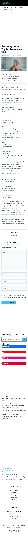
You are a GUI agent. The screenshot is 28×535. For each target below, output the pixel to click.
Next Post (14, 235)
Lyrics (7, 7)
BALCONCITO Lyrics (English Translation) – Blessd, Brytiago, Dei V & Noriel (13, 406)
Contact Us (7, 212)
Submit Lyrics (14, 516)
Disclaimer (14, 493)
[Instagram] (16, 531)
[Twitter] (14, 531)
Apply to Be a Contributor (14, 511)
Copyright (14, 495)
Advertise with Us (14, 514)
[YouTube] (9, 531)
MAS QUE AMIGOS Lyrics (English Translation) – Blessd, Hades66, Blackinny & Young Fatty (13, 416)
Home (3, 7)
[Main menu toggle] (24, 3)
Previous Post (14, 232)
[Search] (24, 339)
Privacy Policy (14, 490)
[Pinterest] (11, 531)
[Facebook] (19, 531)
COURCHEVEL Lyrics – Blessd (9, 403)
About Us (14, 497)
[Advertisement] (14, 25)
